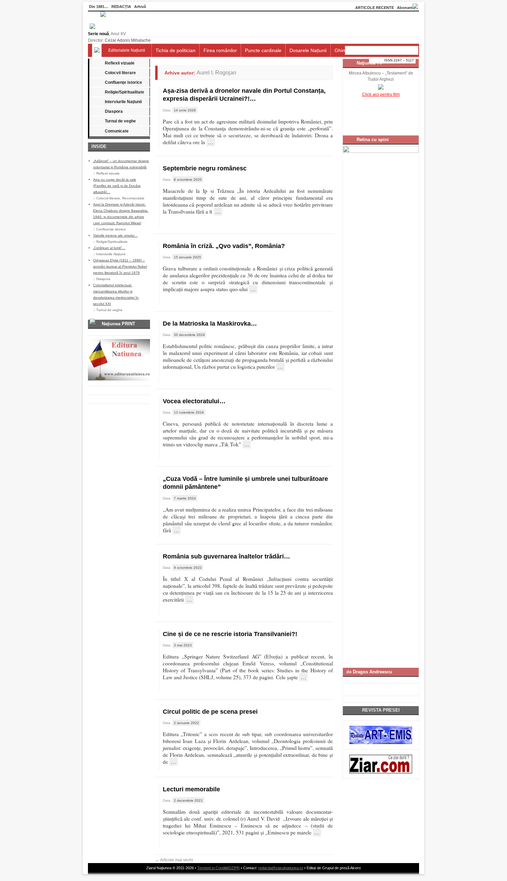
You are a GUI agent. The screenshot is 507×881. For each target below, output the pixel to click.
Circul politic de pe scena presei (210, 711)
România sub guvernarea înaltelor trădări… (226, 556)
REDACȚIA (121, 6)
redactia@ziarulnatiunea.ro (280, 868)
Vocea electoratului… (194, 401)
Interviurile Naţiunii (123, 101)
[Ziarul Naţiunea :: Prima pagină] (97, 27)
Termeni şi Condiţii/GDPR (218, 868)
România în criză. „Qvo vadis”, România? (224, 245)
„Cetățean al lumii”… (109, 248)
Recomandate (133, 198)
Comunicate (117, 131)
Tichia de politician (176, 50)
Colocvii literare (120, 72)
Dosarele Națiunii (308, 50)
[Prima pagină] (96, 50)
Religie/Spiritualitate (124, 92)
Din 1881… (98, 6)
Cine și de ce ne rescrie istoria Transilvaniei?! (230, 634)
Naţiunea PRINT (118, 323)
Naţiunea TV (369, 63)
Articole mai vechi (174, 860)
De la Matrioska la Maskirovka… (210, 323)
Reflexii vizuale (120, 63)
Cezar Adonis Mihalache (128, 40)
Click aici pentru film (381, 94)
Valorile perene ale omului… (115, 235)
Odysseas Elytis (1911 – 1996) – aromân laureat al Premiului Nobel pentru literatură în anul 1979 (120, 266)
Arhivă (140, 6)
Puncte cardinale (263, 50)
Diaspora (114, 111)
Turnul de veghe (120, 121)
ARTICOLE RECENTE (374, 8)
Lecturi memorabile (191, 789)
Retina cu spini (373, 139)
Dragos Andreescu (372, 671)
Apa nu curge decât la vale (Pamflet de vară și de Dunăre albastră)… (117, 186)
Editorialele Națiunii (126, 50)
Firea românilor (220, 50)
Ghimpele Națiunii (354, 50)
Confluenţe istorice (123, 82)
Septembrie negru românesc (205, 168)
